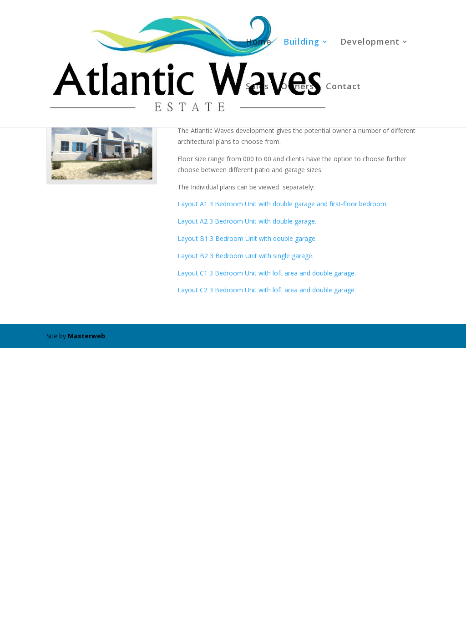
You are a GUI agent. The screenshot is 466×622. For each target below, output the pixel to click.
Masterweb (86, 335)
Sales (257, 87)
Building (301, 42)
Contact (343, 87)
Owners (297, 87)
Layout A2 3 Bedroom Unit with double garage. (246, 221)
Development (370, 42)
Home (259, 42)
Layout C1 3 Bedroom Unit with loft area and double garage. (266, 273)
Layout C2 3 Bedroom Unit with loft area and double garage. (266, 290)
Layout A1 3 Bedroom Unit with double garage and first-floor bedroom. (282, 203)
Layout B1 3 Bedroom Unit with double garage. (247, 238)
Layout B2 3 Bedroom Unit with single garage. (245, 255)
